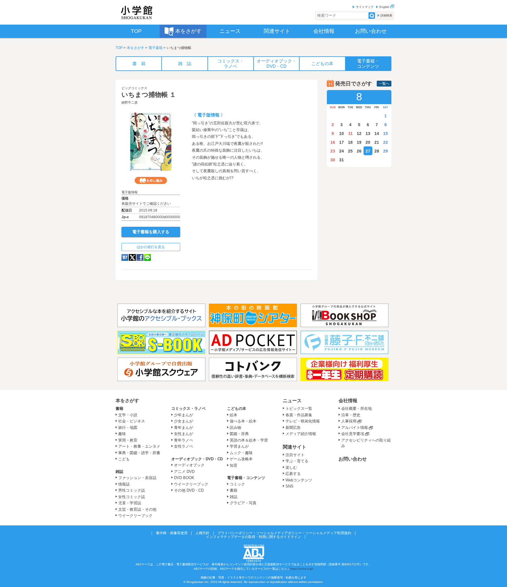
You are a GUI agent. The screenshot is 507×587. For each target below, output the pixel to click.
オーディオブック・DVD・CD (197, 459)
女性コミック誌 (131, 497)
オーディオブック (189, 465)
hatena (124, 257)
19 (359, 142)
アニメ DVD (184, 471)
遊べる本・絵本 (243, 421)
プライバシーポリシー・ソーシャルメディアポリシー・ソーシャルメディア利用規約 (284, 533)
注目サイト (295, 455)
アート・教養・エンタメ (139, 446)
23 (332, 151)
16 (332, 142)
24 (341, 151)
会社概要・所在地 (356, 408)
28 (376, 151)
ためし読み (151, 180)
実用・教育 (127, 440)
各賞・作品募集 (298, 415)
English (384, 7)
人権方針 (202, 533)
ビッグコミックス (134, 88)
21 (376, 142)
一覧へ (384, 84)
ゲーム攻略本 (241, 459)
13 (368, 133)
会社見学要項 (352, 434)
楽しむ (291, 467)
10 (341, 133)
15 (385, 133)
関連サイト (294, 446)
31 (341, 160)
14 (376, 133)
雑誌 (119, 471)
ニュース (292, 400)
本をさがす (135, 48)
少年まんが (183, 415)
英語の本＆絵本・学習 (249, 440)
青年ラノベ (183, 440)
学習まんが (241, 446)
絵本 (233, 415)
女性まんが (183, 434)
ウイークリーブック (135, 515)
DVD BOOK (184, 478)
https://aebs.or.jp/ (301, 568)
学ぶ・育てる (296, 461)
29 (385, 151)
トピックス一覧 (298, 408)
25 (350, 151)
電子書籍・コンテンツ (246, 478)
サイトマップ (365, 7)
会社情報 (348, 400)
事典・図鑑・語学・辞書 (139, 453)
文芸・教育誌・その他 (137, 509)
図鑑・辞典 (239, 434)
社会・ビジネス (131, 421)
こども (124, 459)
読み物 (235, 427)
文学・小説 (127, 415)
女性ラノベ (183, 446)
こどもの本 (236, 408)
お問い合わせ (353, 458)
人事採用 (348, 421)
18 (350, 142)
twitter (132, 257)
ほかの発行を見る (151, 247)
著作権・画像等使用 (171, 533)
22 (385, 142)
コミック (237, 484)
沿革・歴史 (350, 415)
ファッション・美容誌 (137, 478)
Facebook (139, 257)
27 (368, 151)
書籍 (119, 408)
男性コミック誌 (131, 490)
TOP (119, 48)
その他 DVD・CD (189, 490)
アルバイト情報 (354, 427)
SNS (289, 486)
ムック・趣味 (241, 453)
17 (341, 142)
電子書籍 (155, 48)
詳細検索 (386, 15)
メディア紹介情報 (300, 434)
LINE (147, 257)
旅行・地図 (127, 427)
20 (368, 142)
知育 (233, 465)
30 (332, 160)
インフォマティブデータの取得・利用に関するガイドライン (253, 537)
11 (350, 133)
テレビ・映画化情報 (302, 421)
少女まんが (183, 421)
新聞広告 (293, 427)
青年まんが (183, 427)
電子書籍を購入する (150, 231)
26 (359, 151)
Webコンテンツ (298, 480)
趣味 (122, 434)
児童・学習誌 (129, 503)
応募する (293, 473)
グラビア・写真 (243, 503)
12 (359, 133)
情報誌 (124, 484)
